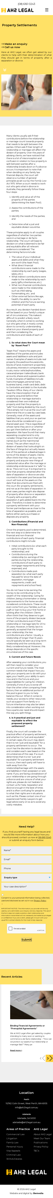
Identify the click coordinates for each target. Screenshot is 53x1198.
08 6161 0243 (44, 837)
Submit (27, 939)
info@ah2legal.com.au (26, 1107)
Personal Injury (14, 1146)
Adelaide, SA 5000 (26, 1118)
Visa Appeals (13, 1151)
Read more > (16, 1050)
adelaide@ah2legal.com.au (27, 1122)
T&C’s (36, 1151)
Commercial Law (15, 1134)
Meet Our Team (42, 1138)
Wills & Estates (14, 1159)
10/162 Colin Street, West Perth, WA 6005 (26, 1103)
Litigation (11, 1138)
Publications (40, 1142)
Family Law (12, 1142)
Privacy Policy (40, 900)
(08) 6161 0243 (26, 3)
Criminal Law (13, 1155)
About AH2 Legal (43, 1134)
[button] (49, 1058)
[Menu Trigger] (46, 9)
